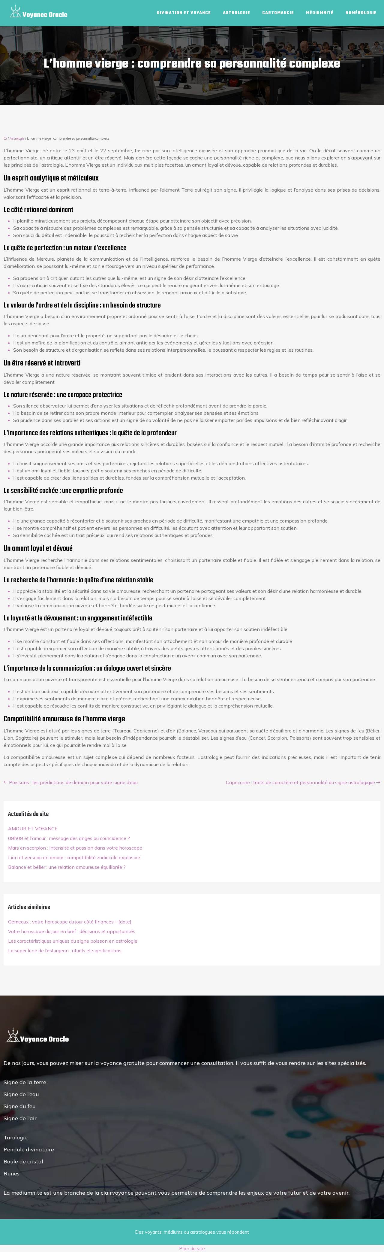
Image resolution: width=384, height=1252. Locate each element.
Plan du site (192, 1248)
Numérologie (361, 13)
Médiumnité (320, 13)
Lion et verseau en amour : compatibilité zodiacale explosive (74, 857)
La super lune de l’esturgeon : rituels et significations (65, 950)
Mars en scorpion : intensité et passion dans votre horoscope (75, 848)
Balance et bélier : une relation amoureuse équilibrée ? (67, 867)
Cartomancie (278, 13)
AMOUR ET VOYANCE (33, 829)
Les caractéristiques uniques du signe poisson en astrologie (72, 941)
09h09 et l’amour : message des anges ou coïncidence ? (69, 838)
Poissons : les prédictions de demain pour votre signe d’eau (73, 782)
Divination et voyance (184, 13)
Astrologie (236, 13)
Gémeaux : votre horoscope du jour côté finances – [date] (69, 922)
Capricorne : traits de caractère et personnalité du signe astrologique (300, 782)
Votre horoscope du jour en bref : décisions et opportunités (71, 931)
